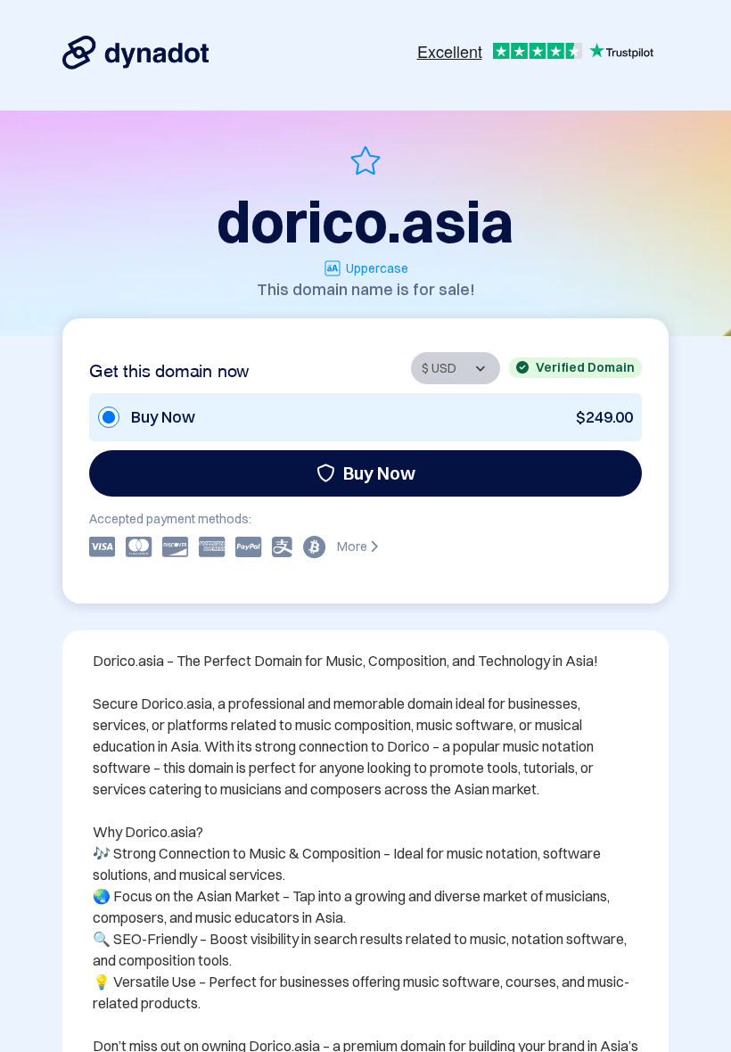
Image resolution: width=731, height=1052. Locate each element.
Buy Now (379, 473)
